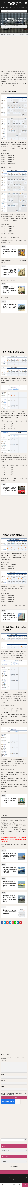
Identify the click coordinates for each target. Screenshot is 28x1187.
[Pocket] (13, 922)
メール (3, 1080)
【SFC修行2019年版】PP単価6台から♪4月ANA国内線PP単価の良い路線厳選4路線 (10, 884)
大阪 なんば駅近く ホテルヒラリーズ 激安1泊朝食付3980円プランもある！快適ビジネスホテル (10, 616)
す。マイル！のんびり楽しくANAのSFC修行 (14, 3)
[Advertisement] (14, 53)
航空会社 (9, 34)
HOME (3, 34)
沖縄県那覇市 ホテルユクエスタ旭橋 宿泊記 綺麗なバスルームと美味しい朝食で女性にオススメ (10, 289)
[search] (25, 11)
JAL (10, 7)
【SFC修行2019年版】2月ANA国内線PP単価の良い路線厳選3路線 (10, 911)
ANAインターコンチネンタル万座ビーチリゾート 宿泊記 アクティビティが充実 (9, 306)
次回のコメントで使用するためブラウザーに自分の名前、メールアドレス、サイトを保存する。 (13, 1094)
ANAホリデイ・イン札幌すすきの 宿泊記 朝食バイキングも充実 (10, 800)
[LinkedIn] (18, 922)
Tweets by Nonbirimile (14, 1166)
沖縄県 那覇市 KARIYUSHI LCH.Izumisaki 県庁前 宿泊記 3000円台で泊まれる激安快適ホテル (9, 272)
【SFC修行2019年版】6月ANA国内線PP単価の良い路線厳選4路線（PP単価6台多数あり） (10, 856)
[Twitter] (5, 922)
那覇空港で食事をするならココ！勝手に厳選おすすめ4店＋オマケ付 (9, 251)
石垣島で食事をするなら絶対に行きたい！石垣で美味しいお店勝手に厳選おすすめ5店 (9, 490)
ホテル (14, 7)
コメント (3, 1060)
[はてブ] (10, 922)
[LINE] (15, 922)
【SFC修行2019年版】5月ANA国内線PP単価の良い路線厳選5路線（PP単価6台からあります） (10, 870)
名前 (2, 1074)
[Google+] (7, 922)
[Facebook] (2, 922)
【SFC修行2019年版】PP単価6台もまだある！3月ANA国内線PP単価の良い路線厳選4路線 (10, 898)
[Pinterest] (20, 922)
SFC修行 (3, 7)
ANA (7, 7)
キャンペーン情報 (20, 7)
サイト (2, 1086)
